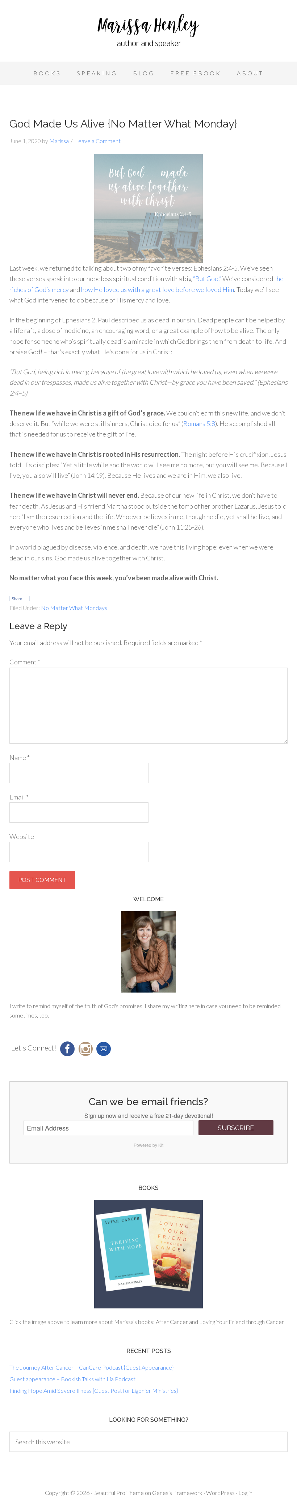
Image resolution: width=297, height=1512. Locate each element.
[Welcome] (148, 952)
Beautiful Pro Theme (118, 1492)
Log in (245, 1492)
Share (17, 599)
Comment (24, 662)
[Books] (148, 1254)
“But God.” (207, 279)
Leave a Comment (98, 140)
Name (19, 757)
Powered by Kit (148, 1145)
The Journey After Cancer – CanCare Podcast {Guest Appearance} (91, 1367)
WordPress (220, 1492)
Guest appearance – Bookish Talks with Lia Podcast (72, 1378)
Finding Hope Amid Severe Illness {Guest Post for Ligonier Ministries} (93, 1390)
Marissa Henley (148, 32)
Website (21, 836)
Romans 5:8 (199, 423)
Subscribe (236, 1128)
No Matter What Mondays (74, 607)
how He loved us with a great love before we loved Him (157, 289)
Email (19, 797)
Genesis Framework (177, 1492)
